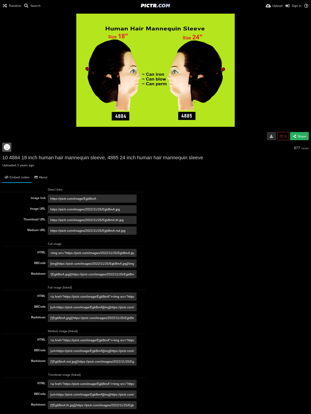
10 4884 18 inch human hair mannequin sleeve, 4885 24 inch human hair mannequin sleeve (102, 157)
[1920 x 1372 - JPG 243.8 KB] (271, 136)
